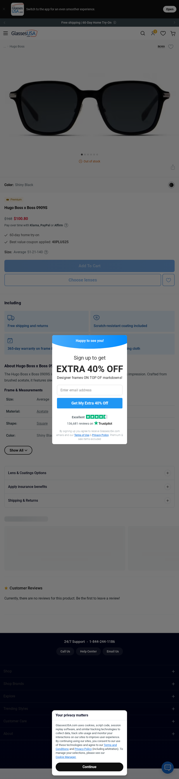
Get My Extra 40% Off (89, 403)
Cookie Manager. (66, 757)
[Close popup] (57, 340)
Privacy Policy (100, 435)
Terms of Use (81, 435)
